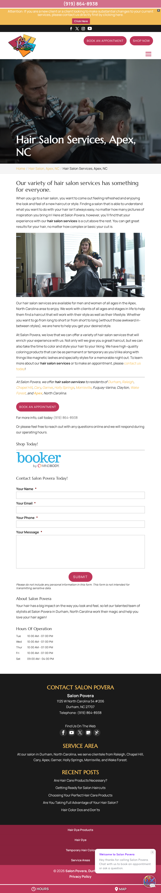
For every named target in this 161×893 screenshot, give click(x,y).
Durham (114, 382)
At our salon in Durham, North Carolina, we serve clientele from (65, 754)
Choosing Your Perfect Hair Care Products (80, 795)
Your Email (26, 503)
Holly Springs (64, 387)
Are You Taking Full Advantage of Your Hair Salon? (80, 802)
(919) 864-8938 (65, 417)
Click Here (81, 21)
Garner (47, 387)
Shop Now (141, 41)
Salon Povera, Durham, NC (86, 871)
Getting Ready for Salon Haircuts (80, 787)
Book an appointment (37, 407)
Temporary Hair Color (80, 850)
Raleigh (128, 382)
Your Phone (27, 518)
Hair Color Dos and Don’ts (80, 810)
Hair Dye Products (80, 830)
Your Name (26, 489)
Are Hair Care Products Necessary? (80, 780)
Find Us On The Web (80, 726)
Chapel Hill (24, 387)
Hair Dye (80, 840)
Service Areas (80, 860)
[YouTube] (90, 29)
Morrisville (83, 387)
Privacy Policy (80, 876)
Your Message (29, 532)
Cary (37, 387)
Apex (38, 393)
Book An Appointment (105, 41)
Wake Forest (117, 760)
